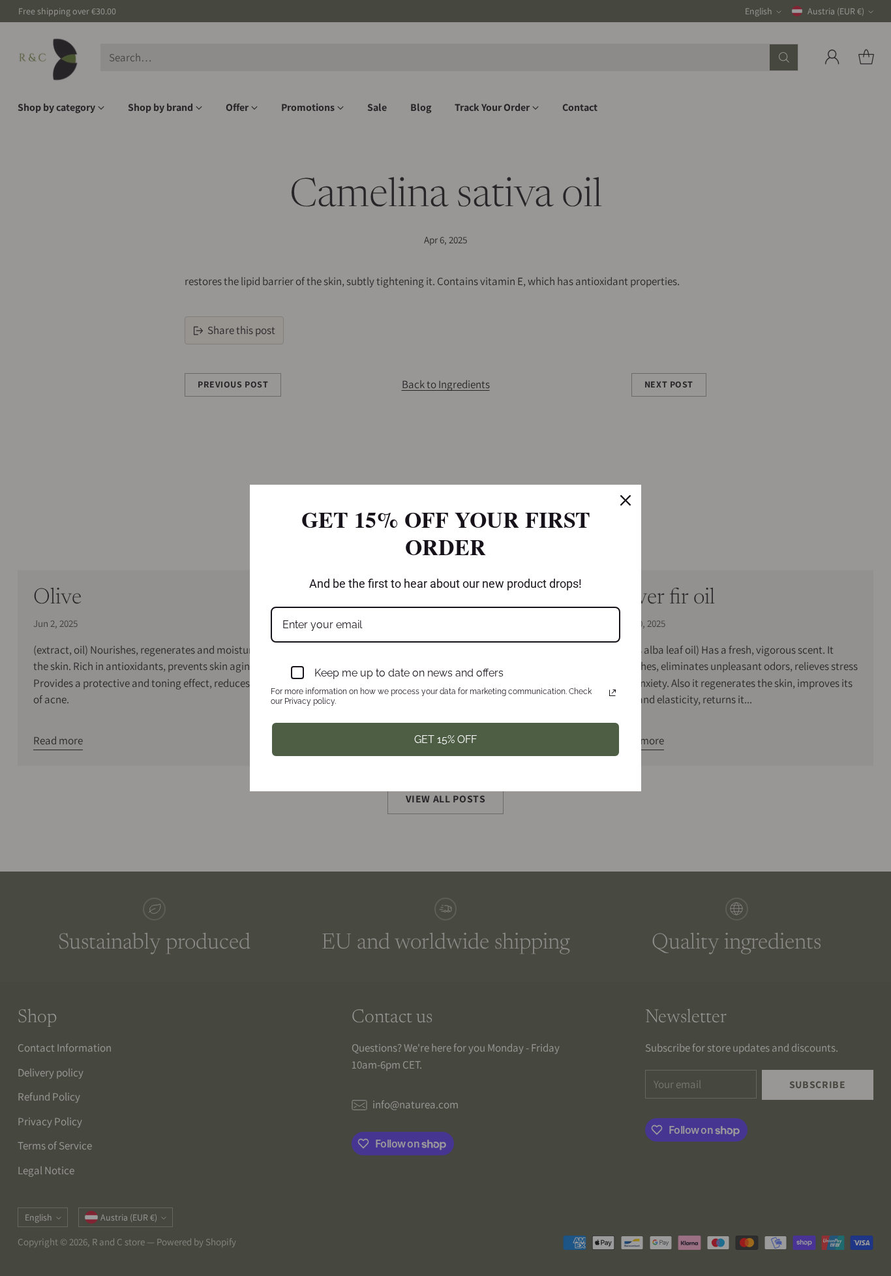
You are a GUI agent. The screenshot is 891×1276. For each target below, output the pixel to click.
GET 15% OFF (445, 739)
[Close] (625, 500)
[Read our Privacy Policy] (612, 693)
